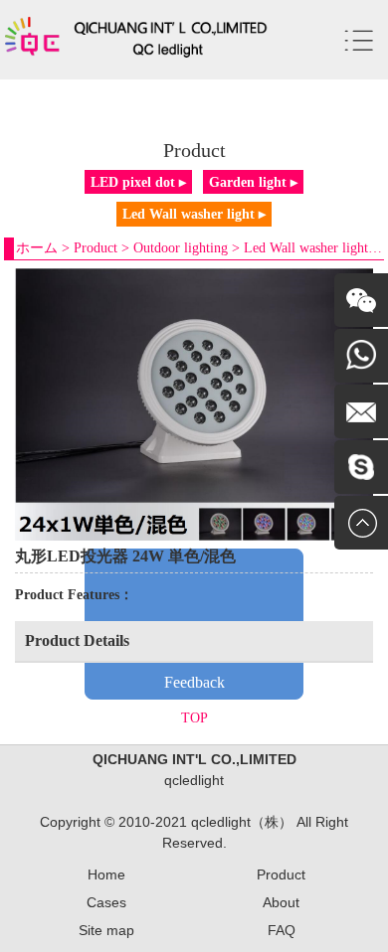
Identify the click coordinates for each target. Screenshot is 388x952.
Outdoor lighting (180, 247)
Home (106, 874)
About (281, 902)
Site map (106, 930)
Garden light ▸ (253, 182)
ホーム (37, 247)
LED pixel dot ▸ (138, 182)
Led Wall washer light (306, 247)
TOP (194, 718)
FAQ (281, 930)
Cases (106, 902)
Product (95, 247)
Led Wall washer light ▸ (194, 214)
